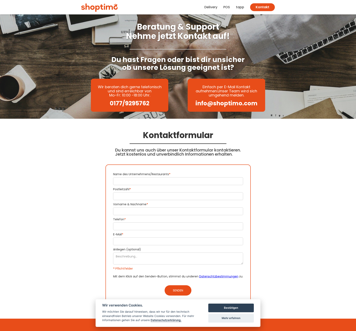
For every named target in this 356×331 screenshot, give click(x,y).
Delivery (210, 7)
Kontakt (262, 7)
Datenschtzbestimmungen (218, 276)
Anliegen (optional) (127, 249)
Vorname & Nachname (130, 204)
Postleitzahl (122, 189)
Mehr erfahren (231, 318)
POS (226, 7)
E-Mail (118, 234)
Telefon (119, 219)
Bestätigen (231, 307)
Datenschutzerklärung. (166, 320)
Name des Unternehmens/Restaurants (141, 174)
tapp (240, 7)
